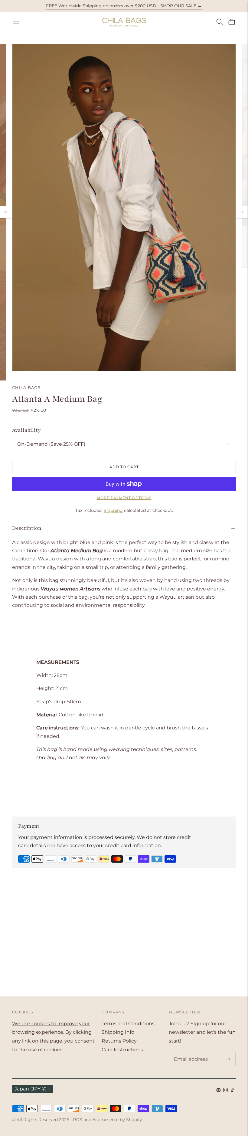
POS (77, 1119)
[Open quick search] (219, 22)
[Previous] (6, 212)
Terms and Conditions (128, 1023)
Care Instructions (122, 1050)
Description (26, 528)
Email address (189, 1052)
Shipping (113, 510)
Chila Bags (26, 387)
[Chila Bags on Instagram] (225, 1091)
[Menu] (16, 22)
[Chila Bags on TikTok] (232, 1091)
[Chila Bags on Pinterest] (218, 1091)
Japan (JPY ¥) (31, 1089)
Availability (26, 430)
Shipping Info (118, 1032)
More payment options (124, 497)
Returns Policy (119, 1041)
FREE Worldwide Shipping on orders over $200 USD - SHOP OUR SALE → (124, 5)
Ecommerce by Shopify (117, 1119)
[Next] (242, 212)
